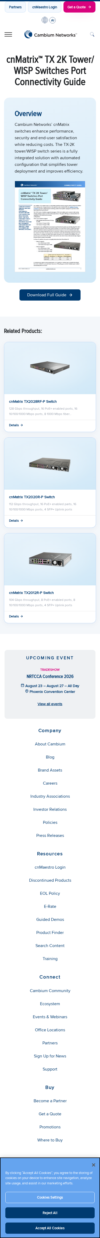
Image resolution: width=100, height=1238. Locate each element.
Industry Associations (50, 796)
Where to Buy (50, 1140)
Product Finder (50, 932)
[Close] (93, 1165)
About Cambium (50, 744)
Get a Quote (76, 7)
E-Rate (50, 906)
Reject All (50, 1212)
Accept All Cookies (49, 1227)
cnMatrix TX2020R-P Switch (32, 496)
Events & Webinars (50, 1017)
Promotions (50, 1127)
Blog (50, 757)
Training (50, 959)
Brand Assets (50, 770)
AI (52, 20)
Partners (15, 7)
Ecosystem (50, 1004)
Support (50, 1069)
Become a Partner (50, 1101)
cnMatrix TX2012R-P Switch (31, 592)
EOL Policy (50, 893)
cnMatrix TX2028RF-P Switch (33, 401)
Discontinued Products (50, 880)
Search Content (50, 946)
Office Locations (50, 1030)
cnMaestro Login (44, 7)
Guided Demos (50, 919)
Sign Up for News (50, 1056)
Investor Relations (50, 809)
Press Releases (50, 835)
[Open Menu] (8, 34)
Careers (50, 783)
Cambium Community (50, 991)
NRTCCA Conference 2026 (50, 676)
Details (14, 425)
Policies (50, 822)
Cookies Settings (50, 1197)
